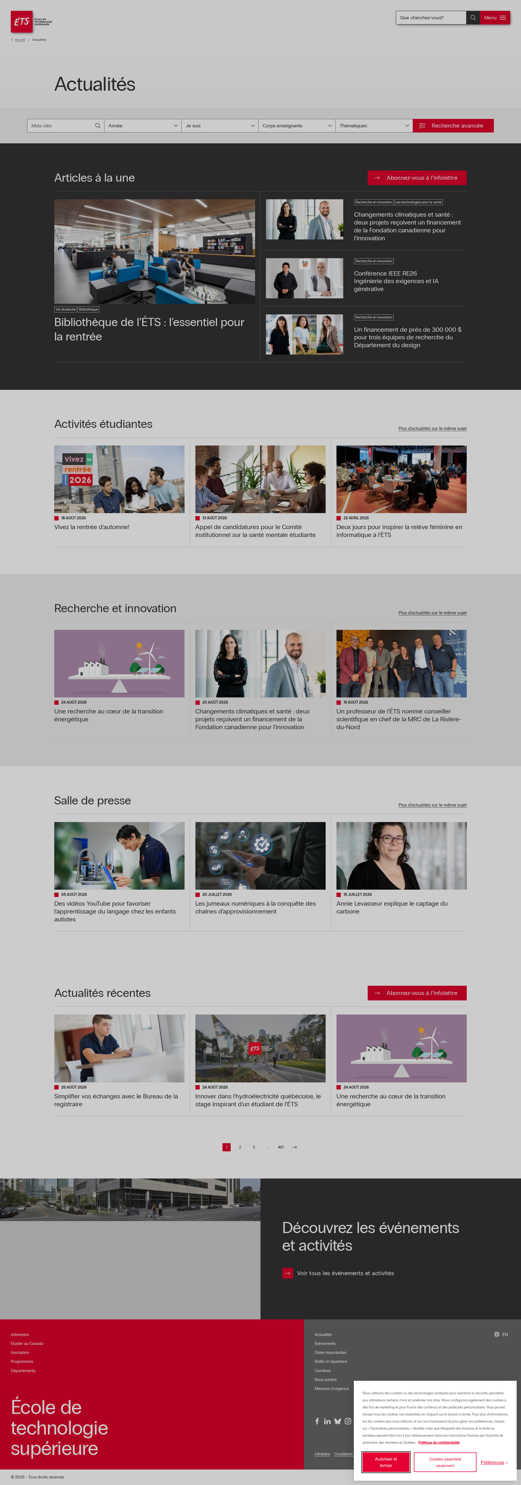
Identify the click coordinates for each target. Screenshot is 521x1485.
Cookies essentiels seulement (445, 1462)
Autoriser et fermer (386, 1462)
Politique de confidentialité (439, 1442)
